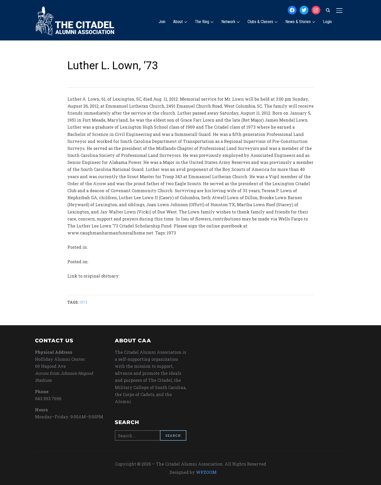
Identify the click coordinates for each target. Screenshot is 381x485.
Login (327, 21)
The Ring (202, 21)
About (178, 21)
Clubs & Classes (260, 21)
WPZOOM (206, 472)
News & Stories (298, 21)
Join (162, 21)
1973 (83, 302)
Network (228, 21)
